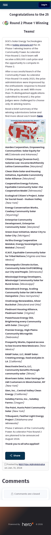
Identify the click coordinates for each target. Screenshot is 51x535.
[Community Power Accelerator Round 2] (5, 23)
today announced (22, 45)
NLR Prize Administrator (32, 464)
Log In (44, 5)
